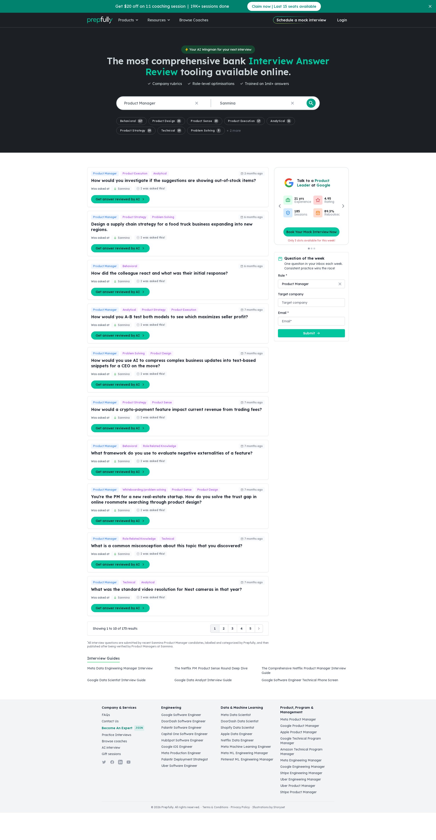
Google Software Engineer (181, 715)
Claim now (284, 6)
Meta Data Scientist (236, 715)
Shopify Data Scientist (237, 728)
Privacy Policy (240, 807)
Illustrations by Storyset (268, 807)
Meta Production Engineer (181, 753)
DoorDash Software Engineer (183, 721)
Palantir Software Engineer (181, 728)
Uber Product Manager (297, 786)
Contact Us (110, 721)
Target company (290, 294)
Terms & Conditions (215, 807)
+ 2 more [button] (234, 131)
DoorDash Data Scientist (239, 721)
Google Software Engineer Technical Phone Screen (300, 680)
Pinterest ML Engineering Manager (247, 759)
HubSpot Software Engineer (182, 740)
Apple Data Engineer (236, 734)
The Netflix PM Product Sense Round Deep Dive (211, 668)
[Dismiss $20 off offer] (430, 6)
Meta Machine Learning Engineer (246, 747)
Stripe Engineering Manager (301, 773)
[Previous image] (280, 206)
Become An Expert (122, 728)
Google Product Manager (299, 726)
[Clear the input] (196, 103)
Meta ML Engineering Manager (244, 753)
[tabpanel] (218, 675)
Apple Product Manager (298, 732)
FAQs (106, 715)
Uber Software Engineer (179, 766)
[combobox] (163, 103)
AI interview (111, 748)
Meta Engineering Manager (301, 760)
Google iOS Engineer (176, 747)
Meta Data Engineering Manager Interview (120, 668)
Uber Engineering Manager (300, 779)
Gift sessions (111, 754)
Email (283, 313)
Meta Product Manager (298, 719)
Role (282, 275)
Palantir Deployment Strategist (184, 759)
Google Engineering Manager (302, 767)
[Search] (311, 103)
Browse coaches (114, 741)
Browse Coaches (193, 20)
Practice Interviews (116, 735)
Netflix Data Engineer (237, 740)
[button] (131, 121)
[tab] (103, 661)
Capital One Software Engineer (184, 734)
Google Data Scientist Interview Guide (116, 680)
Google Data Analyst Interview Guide (203, 680)
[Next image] (343, 206)
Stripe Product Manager (298, 792)
